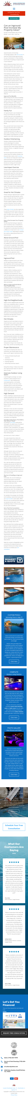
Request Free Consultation (14, 1033)
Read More (14, 811)
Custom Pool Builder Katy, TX (10, 1088)
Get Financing (13, 18)
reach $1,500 (9, 498)
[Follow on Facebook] (12, 1078)
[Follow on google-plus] (16, 1078)
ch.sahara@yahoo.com (11, 1066)
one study (12, 422)
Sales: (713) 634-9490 (11, 1057)
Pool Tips (17, 34)
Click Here (14, 661)
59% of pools (20, 54)
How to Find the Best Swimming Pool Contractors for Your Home (14, 793)
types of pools (10, 209)
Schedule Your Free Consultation (14, 827)
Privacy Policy (14, 1095)
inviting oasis (7, 380)
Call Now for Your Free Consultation (14, 13)
